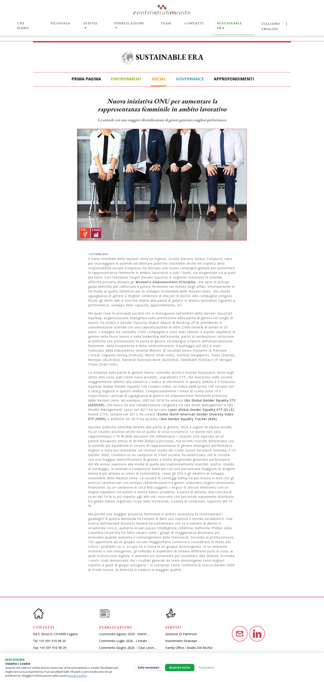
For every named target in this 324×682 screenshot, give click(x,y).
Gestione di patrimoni (181, 634)
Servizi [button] (91, 23)
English (270, 29)
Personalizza (206, 667)
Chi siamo (23, 25)
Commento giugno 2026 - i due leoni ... (128, 648)
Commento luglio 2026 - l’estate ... (124, 641)
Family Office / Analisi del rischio (189, 648)
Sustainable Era (229, 25)
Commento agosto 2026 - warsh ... (124, 634)
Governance (189, 78)
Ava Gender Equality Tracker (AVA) (189, 419)
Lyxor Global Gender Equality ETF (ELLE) (201, 409)
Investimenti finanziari (181, 641)
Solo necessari (148, 667)
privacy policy (78, 676)
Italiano (271, 24)
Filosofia (60, 23)
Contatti (194, 23)
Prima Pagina (85, 78)
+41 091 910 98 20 (52, 641)
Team (166, 23)
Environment (126, 78)
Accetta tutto (179, 667)
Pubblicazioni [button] (129, 23)
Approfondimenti (233, 78)
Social (158, 78)
